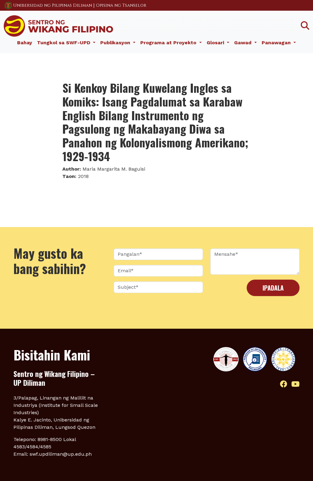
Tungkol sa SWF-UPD (64, 42)
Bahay (24, 42)
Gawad (243, 42)
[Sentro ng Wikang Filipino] (58, 25)
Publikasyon (116, 42)
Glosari (216, 42)
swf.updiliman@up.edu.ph (61, 454)
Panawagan (277, 42)
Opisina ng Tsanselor (121, 5)
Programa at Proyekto (169, 42)
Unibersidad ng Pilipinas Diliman (52, 5)
